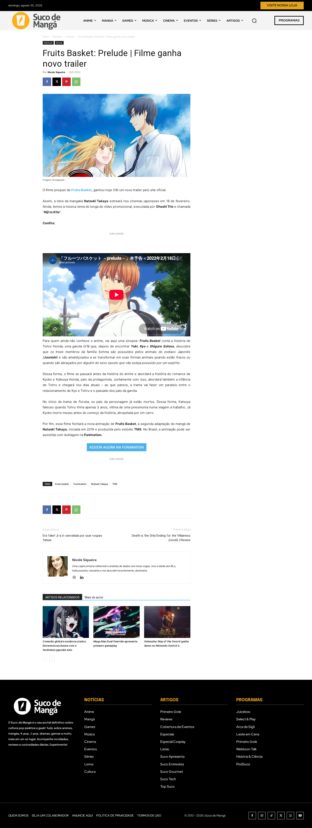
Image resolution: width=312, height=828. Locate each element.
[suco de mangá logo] (37, 20)
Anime (70, 36)
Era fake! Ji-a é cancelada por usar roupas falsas (72, 538)
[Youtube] (300, 815)
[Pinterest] (66, 82)
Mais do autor (94, 597)
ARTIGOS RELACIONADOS (62, 597)
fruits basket (62, 483)
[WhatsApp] (76, 82)
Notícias (57, 36)
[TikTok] (271, 815)
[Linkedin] (83, 577)
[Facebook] (47, 82)
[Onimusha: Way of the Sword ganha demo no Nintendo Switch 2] (167, 622)
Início (46, 36)
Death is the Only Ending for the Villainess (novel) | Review (161, 538)
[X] (56, 82)
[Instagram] (75, 577)
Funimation (79, 483)
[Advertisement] (116, 242)
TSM (114, 483)
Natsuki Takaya (99, 483)
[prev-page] (45, 658)
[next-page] (52, 658)
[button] (254, 20)
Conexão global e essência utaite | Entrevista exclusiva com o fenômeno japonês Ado (64, 646)
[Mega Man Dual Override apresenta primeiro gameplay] (116, 622)
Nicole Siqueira (56, 72)
